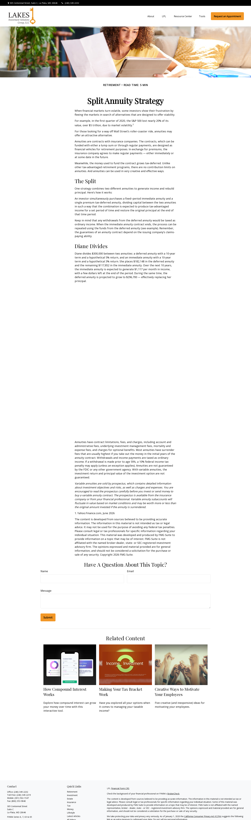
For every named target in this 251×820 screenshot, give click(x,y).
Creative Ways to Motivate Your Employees (177, 691)
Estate (70, 798)
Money (70, 809)
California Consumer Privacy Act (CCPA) (202, 816)
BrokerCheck (173, 793)
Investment (72, 795)
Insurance (71, 802)
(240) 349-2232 (72, 3)
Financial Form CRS (120, 788)
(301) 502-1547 (22, 798)
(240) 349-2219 (24, 795)
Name (44, 571)
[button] (150, 16)
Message (46, 590)
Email (130, 571)
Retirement (72, 791)
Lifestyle (71, 812)
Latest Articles (73, 816)
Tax (68, 805)
